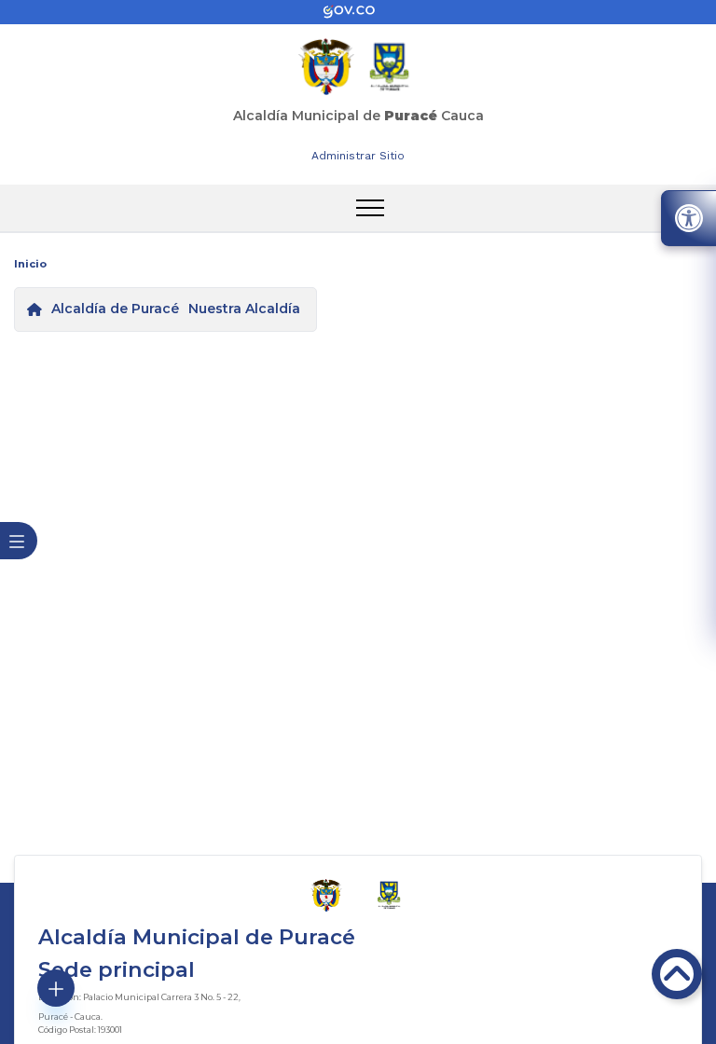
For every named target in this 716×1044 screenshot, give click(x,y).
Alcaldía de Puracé (115, 308)
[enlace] (358, 12)
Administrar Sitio (358, 155)
